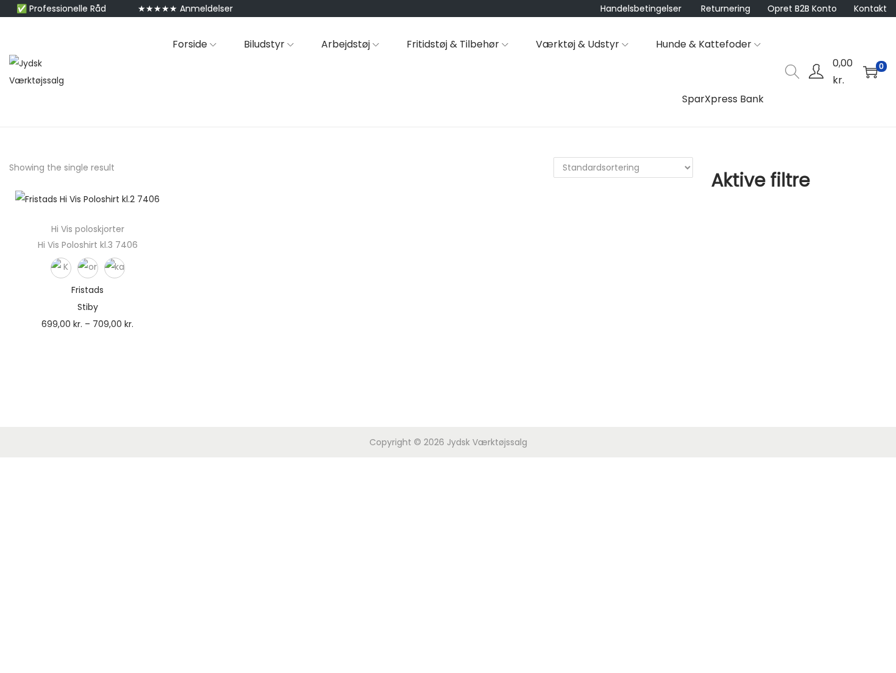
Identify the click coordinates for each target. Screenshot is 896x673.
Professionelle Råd (67, 8)
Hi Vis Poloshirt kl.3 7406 (88, 245)
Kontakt (870, 8)
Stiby (87, 307)
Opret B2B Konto (802, 8)
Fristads (87, 290)
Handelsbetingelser (640, 8)
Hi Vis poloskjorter (87, 229)
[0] (870, 72)
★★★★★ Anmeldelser (185, 8)
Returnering (725, 8)
